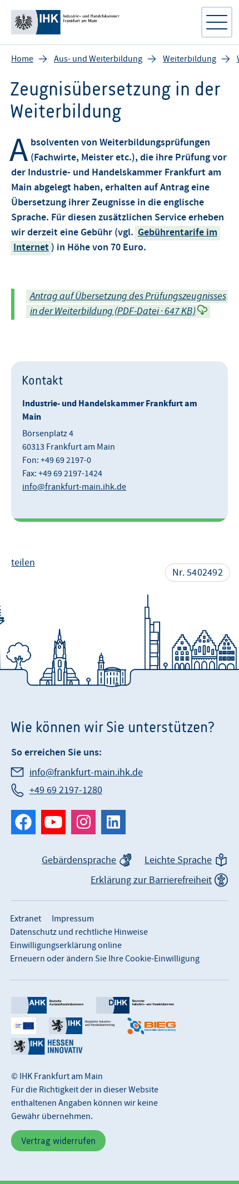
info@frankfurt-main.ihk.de (74, 486)
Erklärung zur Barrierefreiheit (151, 880)
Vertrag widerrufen (58, 1140)
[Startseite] (100, 22)
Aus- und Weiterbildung (98, 58)
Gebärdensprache (79, 860)
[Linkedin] (113, 822)
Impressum (73, 918)
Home (22, 58)
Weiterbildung (189, 58)
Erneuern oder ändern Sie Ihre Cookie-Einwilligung (105, 958)
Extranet (25, 918)
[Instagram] (83, 822)
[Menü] (216, 22)
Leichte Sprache (178, 860)
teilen (23, 562)
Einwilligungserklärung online (66, 945)
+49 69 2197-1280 (65, 790)
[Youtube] (53, 822)
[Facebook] (23, 822)
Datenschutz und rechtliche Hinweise (79, 932)
